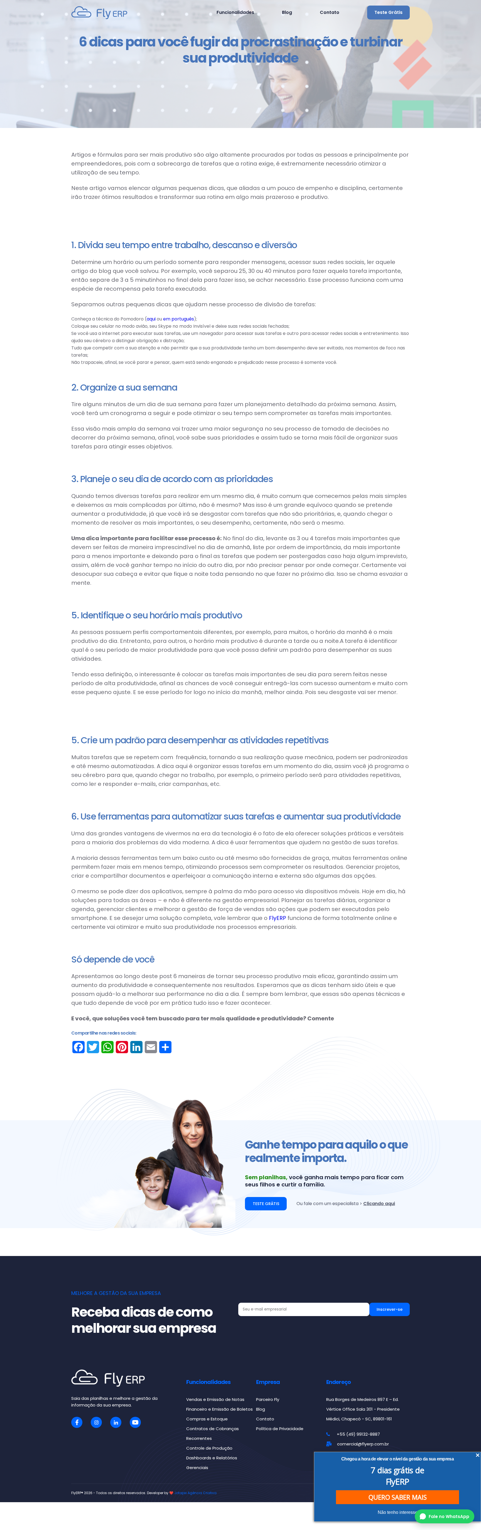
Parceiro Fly (267, 1399)
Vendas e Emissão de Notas (215, 1399)
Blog (287, 12)
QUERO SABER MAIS (398, 1497)
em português (178, 319)
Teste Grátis (388, 12)
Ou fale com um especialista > (345, 1203)
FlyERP (277, 918)
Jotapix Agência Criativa (195, 1492)
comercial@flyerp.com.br (363, 1444)
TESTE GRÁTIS (266, 1203)
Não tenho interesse (398, 1512)
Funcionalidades (235, 12)
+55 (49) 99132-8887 (358, 1434)
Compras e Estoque (207, 1419)
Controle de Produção (209, 1448)
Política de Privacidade (279, 1429)
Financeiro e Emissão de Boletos (219, 1409)
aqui (152, 319)
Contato (329, 12)
